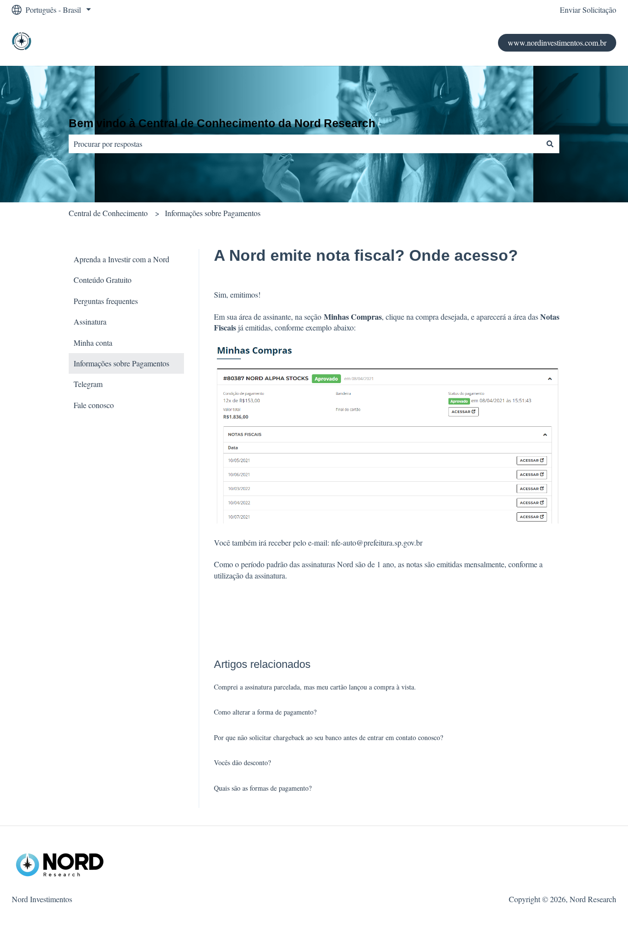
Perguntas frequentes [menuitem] (106, 301)
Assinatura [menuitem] (90, 321)
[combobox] (305, 144)
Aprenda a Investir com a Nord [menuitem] (121, 259)
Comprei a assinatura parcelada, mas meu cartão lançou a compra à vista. (315, 686)
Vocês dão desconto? (242, 762)
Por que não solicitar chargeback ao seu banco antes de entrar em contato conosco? (328, 737)
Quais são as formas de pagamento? (263, 788)
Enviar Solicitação (588, 9)
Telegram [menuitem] (88, 384)
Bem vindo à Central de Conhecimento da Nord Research (222, 123)
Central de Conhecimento (108, 213)
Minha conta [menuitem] (93, 342)
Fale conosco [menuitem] (94, 405)
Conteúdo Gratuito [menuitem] (102, 280)
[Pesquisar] (550, 144)
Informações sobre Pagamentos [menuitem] (121, 363)
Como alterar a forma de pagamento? (265, 712)
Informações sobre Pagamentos (213, 213)
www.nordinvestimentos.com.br (557, 42)
